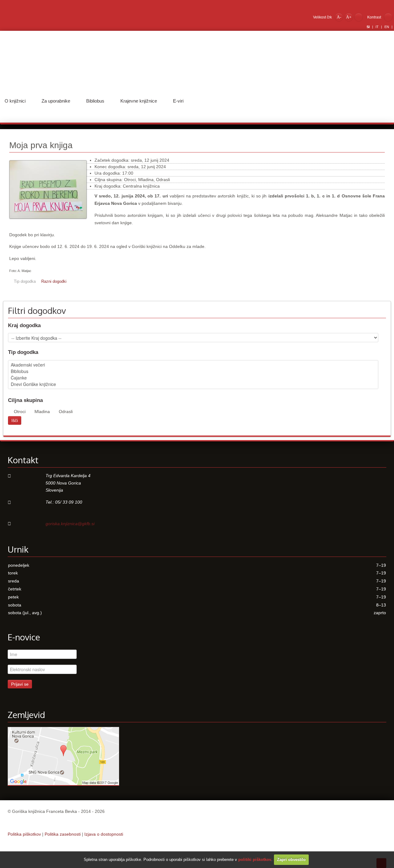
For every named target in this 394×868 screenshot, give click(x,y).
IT (378, 27)
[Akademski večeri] (193, 365)
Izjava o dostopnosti (103, 834)
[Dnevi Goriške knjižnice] (193, 384)
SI (369, 27)
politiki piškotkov (254, 859)
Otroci (20, 411)
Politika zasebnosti (63, 834)
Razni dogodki (53, 281)
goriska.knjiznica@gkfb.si (70, 523)
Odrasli (66, 411)
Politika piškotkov (24, 834)
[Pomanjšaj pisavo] (339, 16)
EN (387, 27)
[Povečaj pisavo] (348, 16)
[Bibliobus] (193, 371)
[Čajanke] (193, 378)
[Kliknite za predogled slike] (48, 221)
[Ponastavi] (358, 16)
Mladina (42, 411)
